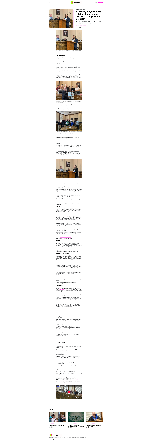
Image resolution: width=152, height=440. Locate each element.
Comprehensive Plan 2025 (63, 289)
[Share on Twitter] (76, 27)
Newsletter (84, 25)
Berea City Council (79, 25)
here (73, 246)
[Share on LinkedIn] (79, 27)
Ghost (54, 439)
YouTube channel (75, 379)
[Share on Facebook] (77, 27)
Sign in (96, 2)
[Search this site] (49, 2)
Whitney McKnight (79, 9)
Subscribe (100, 2)
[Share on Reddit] (80, 27)
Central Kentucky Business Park (65, 237)
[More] (100, 5)
